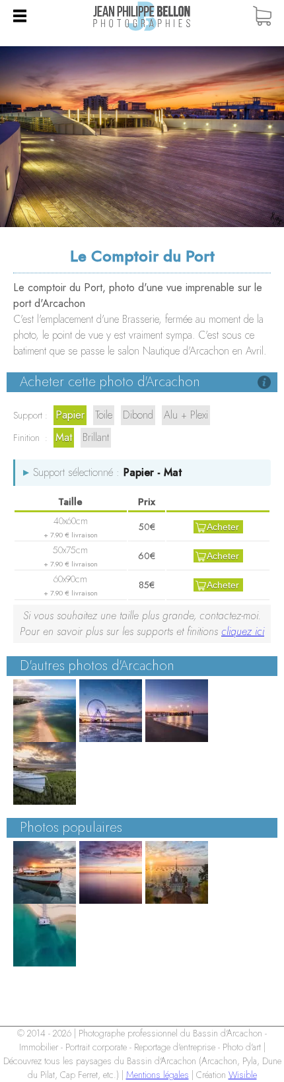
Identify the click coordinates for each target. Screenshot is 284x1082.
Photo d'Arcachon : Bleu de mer (44, 773)
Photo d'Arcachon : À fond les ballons (110, 710)
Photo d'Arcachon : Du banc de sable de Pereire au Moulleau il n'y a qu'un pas (44, 710)
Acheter (223, 527)
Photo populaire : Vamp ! (44, 872)
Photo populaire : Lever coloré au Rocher (110, 872)
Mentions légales (157, 1074)
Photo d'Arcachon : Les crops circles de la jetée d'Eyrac (176, 710)
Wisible (243, 1074)
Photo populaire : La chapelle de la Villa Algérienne (176, 872)
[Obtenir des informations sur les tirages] (264, 382)
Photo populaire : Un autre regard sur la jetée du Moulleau (44, 935)
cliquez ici (242, 631)
